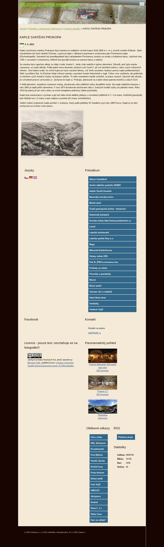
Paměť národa (98, 461)
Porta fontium (97, 472)
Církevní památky (72, 29)
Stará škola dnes (97, 297)
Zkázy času (96, 514)
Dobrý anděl (97, 478)
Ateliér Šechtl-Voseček (100, 191)
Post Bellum (97, 455)
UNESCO (95, 490)
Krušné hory (97, 467)
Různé (92, 280)
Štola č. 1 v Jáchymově (96, 509)
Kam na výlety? (98, 520)
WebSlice (52, 532)
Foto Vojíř (95, 484)
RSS (45, 532)
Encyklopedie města (97, 450)
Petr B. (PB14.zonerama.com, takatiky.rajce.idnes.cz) (104, 263)
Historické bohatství (99, 215)
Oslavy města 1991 (98, 256)
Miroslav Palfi (34, 363)
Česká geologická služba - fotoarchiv (107, 209)
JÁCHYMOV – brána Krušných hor (49, 4)
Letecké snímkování (99, 232)
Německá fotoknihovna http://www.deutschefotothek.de (105, 251)
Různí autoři (95, 286)
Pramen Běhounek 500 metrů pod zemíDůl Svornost (102, 367)
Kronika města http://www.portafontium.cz (110, 221)
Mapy (92, 244)
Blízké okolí (95, 203)
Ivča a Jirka (96, 437)
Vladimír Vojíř (96, 309)
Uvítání (23, 29)
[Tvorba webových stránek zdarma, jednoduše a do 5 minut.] (41, 532)
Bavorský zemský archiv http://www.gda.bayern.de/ (102, 198)
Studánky (94, 303)
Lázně (92, 226)
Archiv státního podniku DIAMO (105, 185)
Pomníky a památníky (100, 274)
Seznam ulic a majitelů (100, 292)
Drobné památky (95, 503)
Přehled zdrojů (125, 437)
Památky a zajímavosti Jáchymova (45, 29)
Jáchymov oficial (96, 497)
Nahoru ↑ (82, 532)
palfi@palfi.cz (94, 333)
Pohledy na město (98, 268)
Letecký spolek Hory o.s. (101, 238)
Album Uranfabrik (98, 179)
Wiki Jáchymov (98, 443)
